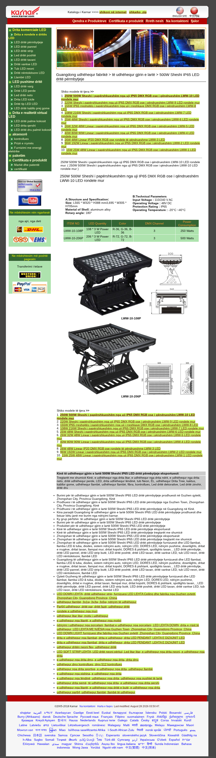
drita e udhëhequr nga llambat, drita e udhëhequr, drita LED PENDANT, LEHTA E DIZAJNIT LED (121, 637)
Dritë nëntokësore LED (29, 72)
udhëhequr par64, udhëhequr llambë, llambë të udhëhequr (96, 692)
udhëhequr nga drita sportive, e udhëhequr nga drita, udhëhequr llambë (105, 669)
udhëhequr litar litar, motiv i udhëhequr (82, 615)
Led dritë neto (23, 95)
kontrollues (21, 139)
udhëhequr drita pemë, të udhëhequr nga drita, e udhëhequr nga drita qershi (108, 683)
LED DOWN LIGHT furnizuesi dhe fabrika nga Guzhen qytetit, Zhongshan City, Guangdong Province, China (128, 633)
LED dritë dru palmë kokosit (32, 129)
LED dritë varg (23, 86)
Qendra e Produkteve (89, 21)
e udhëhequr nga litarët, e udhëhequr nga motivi (89, 620)
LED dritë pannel (25, 46)
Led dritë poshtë (25, 55)
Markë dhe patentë (26, 164)
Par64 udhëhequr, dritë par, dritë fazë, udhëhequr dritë (93, 606)
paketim (18, 155)
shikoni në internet (113, 12)
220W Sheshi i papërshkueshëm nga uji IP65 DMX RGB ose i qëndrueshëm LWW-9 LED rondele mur (132, 102)
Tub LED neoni (24, 68)
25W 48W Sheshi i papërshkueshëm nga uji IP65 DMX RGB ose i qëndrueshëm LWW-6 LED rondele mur (130, 431)
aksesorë (19, 134)
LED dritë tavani (24, 59)
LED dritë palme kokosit (30, 121)
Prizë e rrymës (24, 143)
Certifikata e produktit (126, 21)
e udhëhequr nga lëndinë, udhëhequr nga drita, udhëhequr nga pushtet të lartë (109, 678)
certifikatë (20, 169)
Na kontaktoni (177, 21)
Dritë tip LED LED (26, 103)
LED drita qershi (25, 125)
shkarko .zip (138, 12)
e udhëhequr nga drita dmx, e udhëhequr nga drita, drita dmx (98, 659)
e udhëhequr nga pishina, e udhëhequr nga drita (89, 673)
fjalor (195, 21)
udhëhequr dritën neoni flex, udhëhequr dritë (86, 647)
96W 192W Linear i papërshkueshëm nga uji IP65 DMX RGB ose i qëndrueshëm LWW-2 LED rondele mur (131, 452)
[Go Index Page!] (26, 17)
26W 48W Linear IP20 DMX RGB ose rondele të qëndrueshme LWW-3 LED (115, 139)
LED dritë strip (23, 51)
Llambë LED (22, 77)
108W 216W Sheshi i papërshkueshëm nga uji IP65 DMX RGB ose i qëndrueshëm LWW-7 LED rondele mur (132, 428)
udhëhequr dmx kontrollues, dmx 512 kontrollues (89, 664)
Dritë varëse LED (25, 64)
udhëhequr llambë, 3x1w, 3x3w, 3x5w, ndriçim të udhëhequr (96, 602)
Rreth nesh (154, 21)
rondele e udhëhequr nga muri (77, 611)
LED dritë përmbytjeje (28, 42)
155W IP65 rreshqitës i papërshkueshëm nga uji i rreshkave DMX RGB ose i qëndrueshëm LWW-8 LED (129, 425)
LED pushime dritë (27, 82)
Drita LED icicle (24, 99)
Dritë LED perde (25, 90)
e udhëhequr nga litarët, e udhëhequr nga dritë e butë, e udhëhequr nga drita (108, 687)
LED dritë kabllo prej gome (32, 108)
